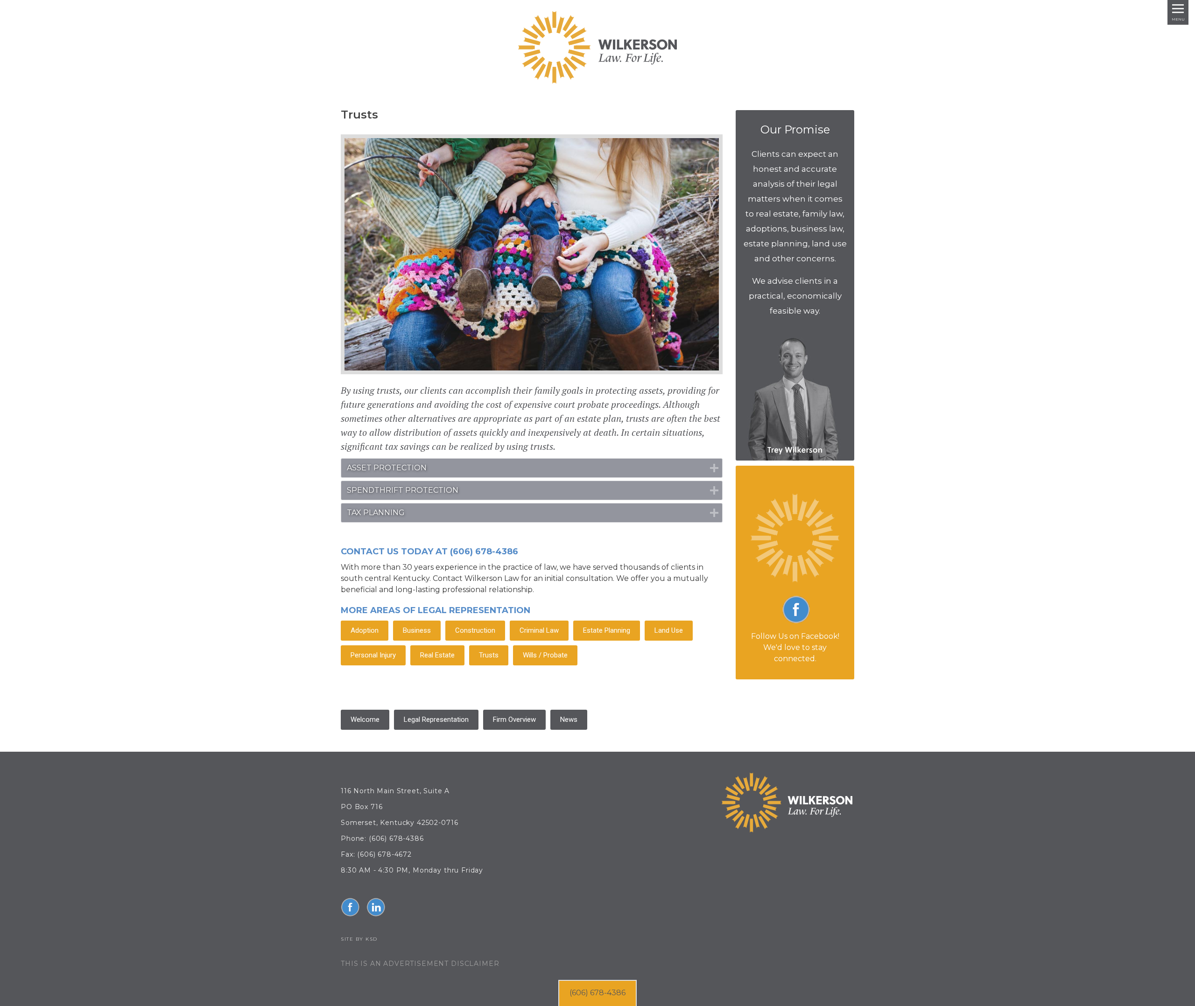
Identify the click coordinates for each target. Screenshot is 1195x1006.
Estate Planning (606, 630)
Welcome (365, 719)
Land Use (668, 630)
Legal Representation (436, 719)
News (568, 719)
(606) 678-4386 (597, 992)
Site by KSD (359, 939)
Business (417, 630)
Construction (475, 630)
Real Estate (437, 655)
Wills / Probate (545, 655)
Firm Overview (514, 719)
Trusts (489, 655)
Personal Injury (373, 655)
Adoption (365, 630)
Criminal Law (539, 630)
